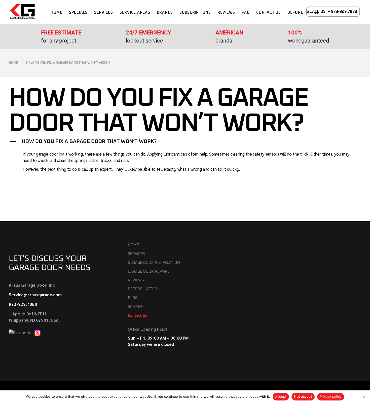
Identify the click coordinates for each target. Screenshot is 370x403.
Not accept (303, 396)
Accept (281, 396)
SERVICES (136, 254)
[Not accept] (363, 396)
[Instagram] (37, 332)
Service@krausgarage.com (35, 294)
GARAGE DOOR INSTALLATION (154, 263)
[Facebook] (20, 332)
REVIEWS (136, 280)
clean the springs (72, 160)
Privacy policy (331, 396)
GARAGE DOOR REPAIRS (149, 271)
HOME (133, 245)
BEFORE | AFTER (142, 289)
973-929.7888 (23, 304)
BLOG (133, 298)
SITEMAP (135, 307)
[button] (185, 141)
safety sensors (266, 154)
